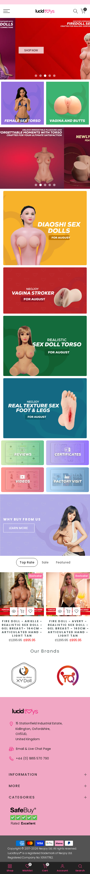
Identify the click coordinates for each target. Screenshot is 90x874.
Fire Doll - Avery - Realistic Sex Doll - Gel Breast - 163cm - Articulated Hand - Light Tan (68, 628)
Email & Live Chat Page (33, 749)
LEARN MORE (18, 528)
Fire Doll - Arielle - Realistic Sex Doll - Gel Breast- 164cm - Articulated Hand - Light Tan (22, 628)
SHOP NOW (16, 48)
